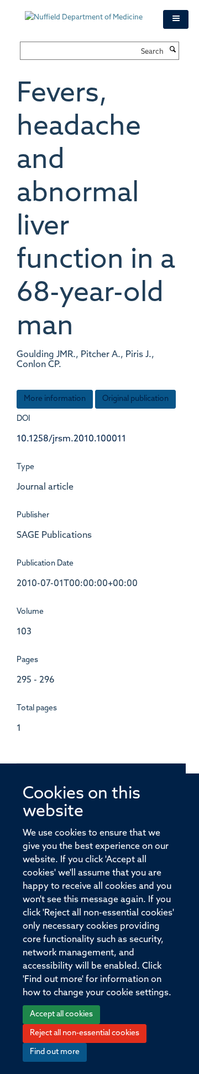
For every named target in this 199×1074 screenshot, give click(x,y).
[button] (175, 19)
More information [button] (55, 399)
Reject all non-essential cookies (84, 1033)
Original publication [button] (135, 399)
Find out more (55, 1052)
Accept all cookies (61, 1014)
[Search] (172, 50)
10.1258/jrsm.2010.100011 (71, 439)
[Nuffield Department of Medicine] (85, 12)
